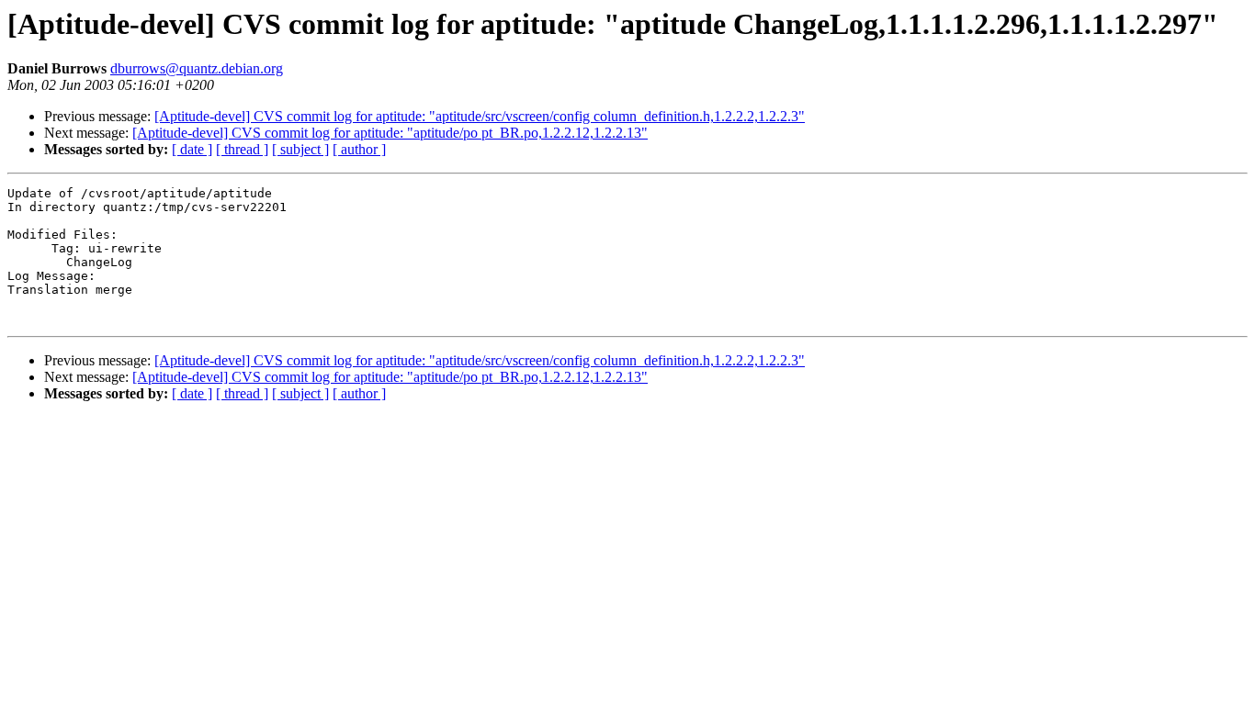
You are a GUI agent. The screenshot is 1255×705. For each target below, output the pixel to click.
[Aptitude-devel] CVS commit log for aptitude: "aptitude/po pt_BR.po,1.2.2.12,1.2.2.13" (390, 132)
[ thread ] (242, 149)
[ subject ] (300, 149)
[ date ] (192, 149)
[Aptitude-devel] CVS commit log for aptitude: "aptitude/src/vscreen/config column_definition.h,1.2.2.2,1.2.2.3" (479, 116)
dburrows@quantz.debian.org (196, 68)
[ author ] (359, 149)
